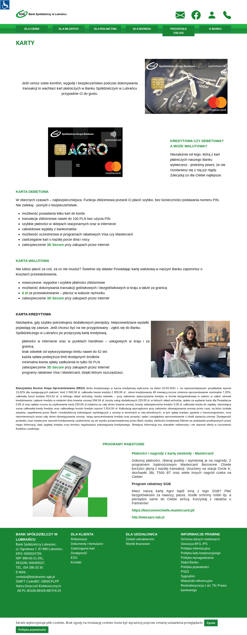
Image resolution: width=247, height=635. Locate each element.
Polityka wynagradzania (197, 557)
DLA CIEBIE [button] (31, 28)
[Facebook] (196, 15)
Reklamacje (79, 539)
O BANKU (215, 28)
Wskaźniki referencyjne (197, 581)
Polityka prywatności (195, 567)
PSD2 (185, 571)
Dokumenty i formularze (87, 543)
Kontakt (76, 562)
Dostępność (79, 553)
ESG (74, 557)
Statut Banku (189, 562)
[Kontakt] (227, 15)
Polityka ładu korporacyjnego (201, 553)
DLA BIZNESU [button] (142, 28)
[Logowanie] (212, 15)
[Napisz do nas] (180, 15)
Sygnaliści (188, 576)
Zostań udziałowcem (140, 539)
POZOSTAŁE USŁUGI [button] (178, 30)
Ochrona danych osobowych (200, 539)
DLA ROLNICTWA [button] (105, 28)
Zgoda (211, 622)
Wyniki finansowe (138, 543)
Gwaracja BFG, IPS (194, 543)
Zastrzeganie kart (83, 548)
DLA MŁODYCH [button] (69, 28)
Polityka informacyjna (195, 548)
